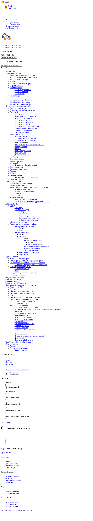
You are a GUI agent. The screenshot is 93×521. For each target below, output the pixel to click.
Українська (11, 8)
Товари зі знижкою (12, 491)
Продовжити (6, 453)
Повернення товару (13, 480)
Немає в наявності (12, 404)
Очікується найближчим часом (17, 417)
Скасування (5, 422)
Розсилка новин (11, 506)
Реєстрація (14, 22)
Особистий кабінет (12, 502)
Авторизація (15, 24)
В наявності (10, 391)
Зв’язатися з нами (12, 476)
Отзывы (8, 478)
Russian (10, 6)
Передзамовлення (12, 398)
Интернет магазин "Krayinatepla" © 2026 (16, 510)
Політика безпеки (12, 466)
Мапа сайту (9, 482)
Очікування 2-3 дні (12, 410)
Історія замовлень (12, 493)
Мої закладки (10, 504)
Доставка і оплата (12, 463)
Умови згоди (10, 468)
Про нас (8, 461)
